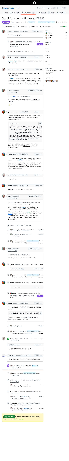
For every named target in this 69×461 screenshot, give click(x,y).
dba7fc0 (41, 230)
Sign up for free (9, 416)
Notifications (42, 8)
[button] (41, 31)
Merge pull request (17, 385)
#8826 (20, 160)
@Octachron (26, 145)
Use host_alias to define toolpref (22, 230)
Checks (35, 26)
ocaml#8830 (26, 408)
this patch (22, 207)
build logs (28, 212)
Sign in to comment (19, 419)
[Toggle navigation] (3, 2)
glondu (10, 31)
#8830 (25, 385)
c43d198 (41, 396)
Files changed (47, 26)
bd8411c (41, 326)
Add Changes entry (17, 326)
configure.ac (17, 287)
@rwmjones (13, 179)
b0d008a (41, 408)
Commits (24, 26)
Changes (16, 268)
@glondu (10, 163)
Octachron (11, 355)
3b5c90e (41, 385)
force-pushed (20, 241)
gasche (10, 112)
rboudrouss (13, 403)
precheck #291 (12, 61)
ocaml (5, 8)
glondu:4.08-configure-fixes (46, 22)
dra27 (12, 22)
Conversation (10, 26)
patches (10, 213)
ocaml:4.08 (31, 22)
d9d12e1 (41, 234)
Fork (52, 8)
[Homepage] (34, 2)
